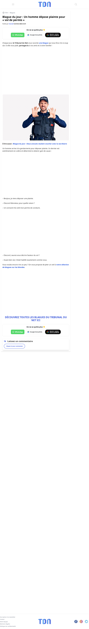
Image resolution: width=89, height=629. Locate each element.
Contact (2, 619)
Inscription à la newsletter (7, 617)
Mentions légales (5, 624)
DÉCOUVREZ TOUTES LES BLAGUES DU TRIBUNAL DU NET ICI (36, 319)
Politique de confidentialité (8, 626)
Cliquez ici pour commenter (14, 346)
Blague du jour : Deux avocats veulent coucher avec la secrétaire (40, 144)
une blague (43, 43)
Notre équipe (4, 621)
